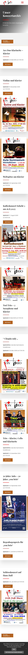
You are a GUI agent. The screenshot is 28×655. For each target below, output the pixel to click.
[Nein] (26, 648)
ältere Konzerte (6, 41)
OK (14, 649)
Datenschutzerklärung (14, 652)
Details (8, 64)
